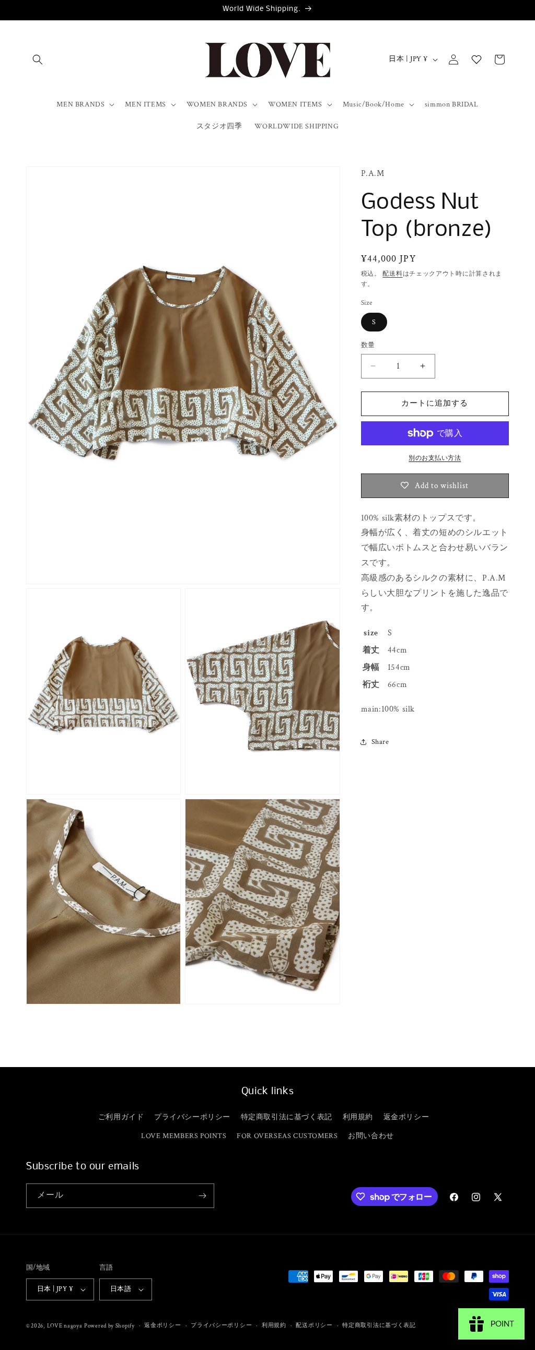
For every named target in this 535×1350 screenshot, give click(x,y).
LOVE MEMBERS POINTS (183, 1136)
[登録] (202, 1195)
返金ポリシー (406, 1117)
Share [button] (380, 742)
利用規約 (358, 1117)
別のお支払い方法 (435, 458)
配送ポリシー (314, 1325)
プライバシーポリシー (192, 1117)
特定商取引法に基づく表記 (286, 1117)
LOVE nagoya (65, 1326)
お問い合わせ (371, 1136)
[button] (37, 59)
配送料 (392, 274)
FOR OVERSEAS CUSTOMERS (287, 1136)
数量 (368, 345)
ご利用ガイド (121, 1117)
